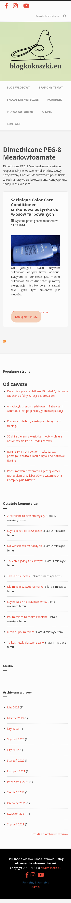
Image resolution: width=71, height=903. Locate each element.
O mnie (47, 112)
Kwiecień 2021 (16, 813)
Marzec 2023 (15, 718)
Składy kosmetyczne (23, 99)
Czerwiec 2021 (16, 803)
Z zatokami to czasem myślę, (26, 516)
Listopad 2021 (16, 771)
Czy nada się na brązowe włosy (27, 602)
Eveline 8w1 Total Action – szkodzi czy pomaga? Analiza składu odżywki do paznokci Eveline (36, 456)
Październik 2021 (18, 782)
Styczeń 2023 (15, 739)
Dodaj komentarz (26, 317)
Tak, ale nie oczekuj (19, 576)
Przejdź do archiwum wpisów (49, 834)
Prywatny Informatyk (35, 882)
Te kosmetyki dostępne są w (25, 642)
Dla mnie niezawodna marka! (25, 586)
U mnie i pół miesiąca (21, 632)
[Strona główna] (35, 45)
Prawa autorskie (20, 112)
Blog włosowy (18, 87)
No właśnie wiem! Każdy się (25, 546)
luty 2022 (13, 750)
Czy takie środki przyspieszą (25, 531)
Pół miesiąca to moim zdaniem (27, 617)
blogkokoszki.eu (35, 66)
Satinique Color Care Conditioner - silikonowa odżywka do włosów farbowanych (34, 207)
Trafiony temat (50, 87)
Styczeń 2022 (15, 760)
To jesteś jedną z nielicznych (25, 561)
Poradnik (54, 99)
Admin (36, 887)
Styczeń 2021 (15, 824)
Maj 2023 (13, 707)
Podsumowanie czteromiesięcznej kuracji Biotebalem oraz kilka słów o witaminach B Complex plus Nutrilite (34, 475)
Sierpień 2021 (15, 792)
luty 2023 (13, 729)
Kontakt (14, 124)
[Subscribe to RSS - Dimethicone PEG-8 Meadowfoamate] (4, 341)
